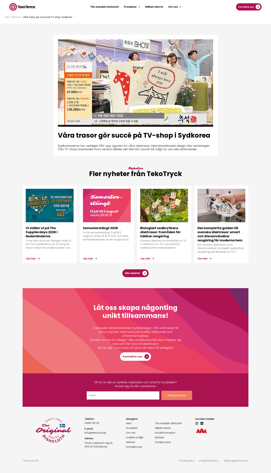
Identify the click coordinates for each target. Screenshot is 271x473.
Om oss (130, 432)
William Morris (163, 428)
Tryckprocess (163, 442)
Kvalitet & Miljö (134, 437)
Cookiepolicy (186, 460)
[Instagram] (196, 423)
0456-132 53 (92, 423)
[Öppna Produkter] (139, 7)
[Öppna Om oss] (180, 7)
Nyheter (16, 17)
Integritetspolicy (209, 460)
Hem (7, 17)
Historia (130, 442)
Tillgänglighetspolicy (235, 460)
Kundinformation (165, 432)
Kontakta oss (134, 447)
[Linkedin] (201, 423)
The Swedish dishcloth (168, 423)
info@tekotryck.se (95, 433)
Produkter (132, 428)
